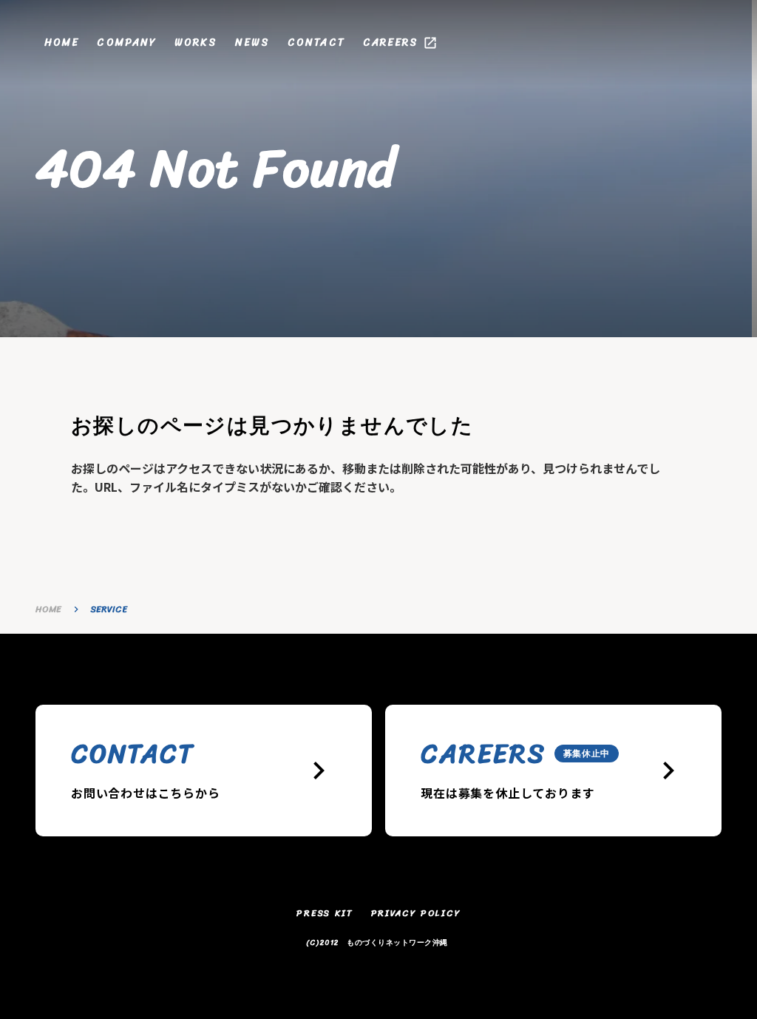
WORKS (195, 42)
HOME (61, 42)
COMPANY (127, 42)
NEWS (252, 42)
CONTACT (316, 42)
